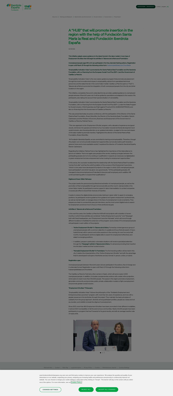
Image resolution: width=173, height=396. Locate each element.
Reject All (86, 389)
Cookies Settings (50, 389)
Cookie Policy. (76, 382)
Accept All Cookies (107, 389)
